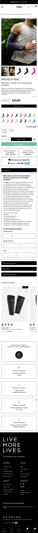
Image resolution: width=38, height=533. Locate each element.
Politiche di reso (7, 491)
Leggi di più (34, 96)
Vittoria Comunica (28, 519)
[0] (35, 7)
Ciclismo (5, 469)
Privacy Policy (7, 484)
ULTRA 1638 (4, 328)
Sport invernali (7, 476)
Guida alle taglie (32, 126)
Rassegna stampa (25, 473)
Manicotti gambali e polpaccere (18, 14)
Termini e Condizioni (8, 489)
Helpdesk (5, 494)
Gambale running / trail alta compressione (11, 329)
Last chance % (24, 469)
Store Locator (24, 476)
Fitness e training (8, 473)
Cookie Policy (6, 486)
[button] (34, 42)
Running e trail (7, 466)
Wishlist (22, 490)
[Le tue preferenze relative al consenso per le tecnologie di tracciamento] (36, 399)
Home (2, 14)
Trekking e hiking (7, 471)
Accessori (10, 14)
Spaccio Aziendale (25, 492)
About (22, 466)
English (22, 494)
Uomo (6, 14)
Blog (21, 471)
